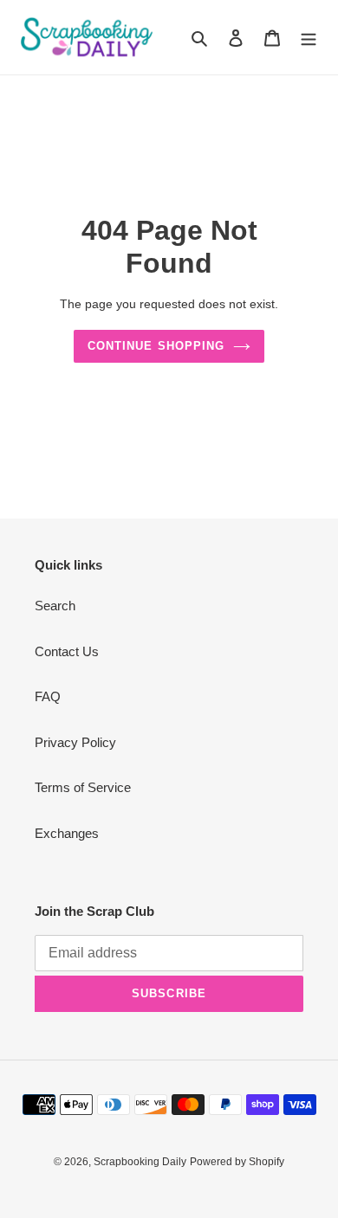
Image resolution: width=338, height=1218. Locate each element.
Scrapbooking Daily (140, 1162)
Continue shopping (156, 345)
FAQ (48, 696)
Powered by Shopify (237, 1162)
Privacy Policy (75, 742)
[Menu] (308, 37)
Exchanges (67, 833)
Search (55, 605)
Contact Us (67, 651)
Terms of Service (83, 787)
